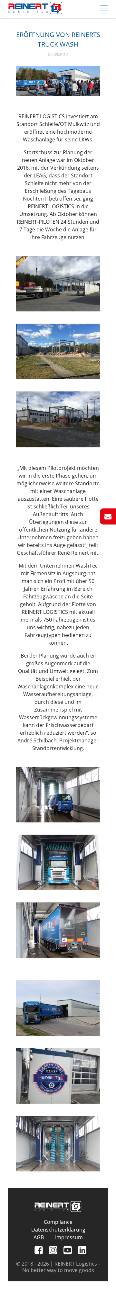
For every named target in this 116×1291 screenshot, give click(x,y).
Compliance (58, 1221)
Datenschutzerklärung (58, 1229)
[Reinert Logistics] (35, 9)
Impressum (69, 1237)
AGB (39, 1237)
